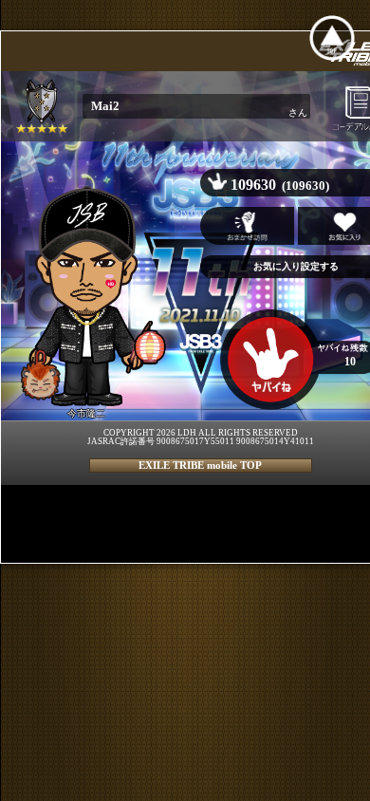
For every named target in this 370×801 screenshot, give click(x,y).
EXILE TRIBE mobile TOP (200, 465)
